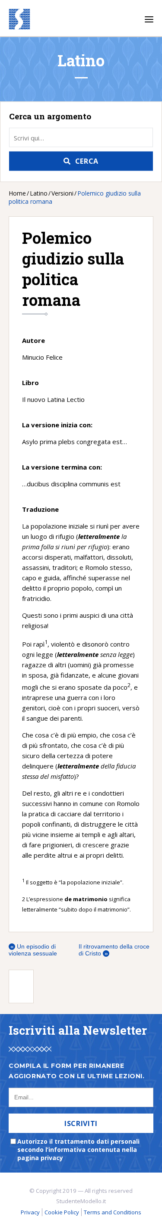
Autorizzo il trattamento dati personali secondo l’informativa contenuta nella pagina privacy (78, 1149)
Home (17, 193)
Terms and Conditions (112, 1212)
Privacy (30, 1212)
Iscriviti (81, 1123)
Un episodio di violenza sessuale (33, 950)
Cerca (86, 161)
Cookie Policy (61, 1212)
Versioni (62, 193)
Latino (39, 193)
